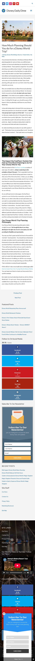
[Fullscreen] (31, 573)
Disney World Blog (12, 54)
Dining (4, 54)
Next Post (18, 297)
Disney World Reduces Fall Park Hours (12, 473)
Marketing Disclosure (8, 506)
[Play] (4, 573)
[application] (17, 565)
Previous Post (18, 293)
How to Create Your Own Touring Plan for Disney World (17, 269)
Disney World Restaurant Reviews (11, 313)
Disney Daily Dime (16, 10)
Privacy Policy (6, 501)
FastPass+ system (20, 167)
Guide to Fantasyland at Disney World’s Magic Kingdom (17, 475)
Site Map (4, 510)
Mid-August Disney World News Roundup (13, 470)
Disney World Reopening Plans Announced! (14, 308)
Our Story (4, 492)
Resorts (20, 54)
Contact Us (5, 496)
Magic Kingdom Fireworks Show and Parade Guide (15, 478)
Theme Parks (26, 54)
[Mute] (28, 573)
